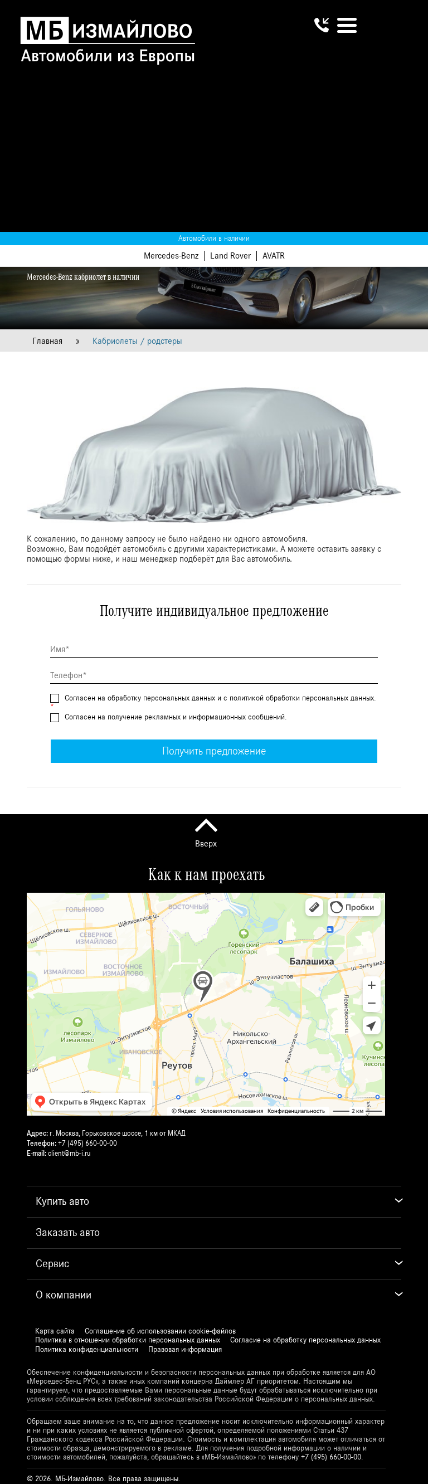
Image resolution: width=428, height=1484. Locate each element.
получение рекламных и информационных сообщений (196, 717)
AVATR (273, 255)
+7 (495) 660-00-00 (87, 1143)
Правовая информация (185, 1350)
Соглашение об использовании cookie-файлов (160, 1331)
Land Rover (230, 255)
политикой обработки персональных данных (302, 698)
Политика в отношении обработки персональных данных (127, 1340)
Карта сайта (55, 1331)
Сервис (52, 1263)
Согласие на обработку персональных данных (305, 1340)
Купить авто (62, 1201)
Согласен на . (174, 717)
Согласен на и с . (213, 703)
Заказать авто (68, 1232)
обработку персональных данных (161, 698)
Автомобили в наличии (214, 238)
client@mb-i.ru (69, 1153)
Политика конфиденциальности (86, 1350)
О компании (63, 1295)
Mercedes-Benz (171, 255)
